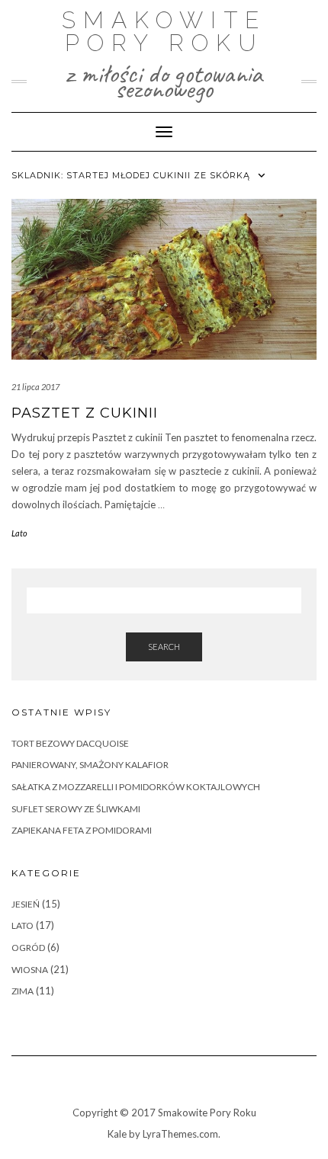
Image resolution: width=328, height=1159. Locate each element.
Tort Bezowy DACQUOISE (70, 743)
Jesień (25, 904)
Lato (19, 533)
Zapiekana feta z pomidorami (81, 830)
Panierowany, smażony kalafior (90, 764)
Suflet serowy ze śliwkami (75, 809)
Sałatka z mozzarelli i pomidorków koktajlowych (135, 786)
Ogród (28, 947)
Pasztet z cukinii (84, 413)
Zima (22, 991)
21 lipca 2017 (35, 387)
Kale (117, 1134)
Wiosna (29, 969)
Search (164, 647)
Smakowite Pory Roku (164, 31)
